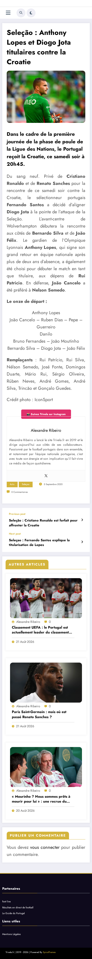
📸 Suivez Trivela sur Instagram (46, 414)
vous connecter (45, 847)
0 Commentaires (19, 492)
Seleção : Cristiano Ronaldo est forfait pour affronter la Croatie (43, 522)
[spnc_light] (31, 12)
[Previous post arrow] (82, 520)
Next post (15, 533)
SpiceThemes (49, 952)
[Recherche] (21, 13)
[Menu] (8, 13)
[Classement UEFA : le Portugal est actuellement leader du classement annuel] (46, 598)
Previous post (17, 513)
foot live (6, 901)
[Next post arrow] (82, 542)
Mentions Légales (11, 934)
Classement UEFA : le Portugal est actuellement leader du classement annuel (40, 630)
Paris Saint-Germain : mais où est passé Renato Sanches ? (39, 714)
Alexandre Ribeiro (28, 621)
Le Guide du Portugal (13, 913)
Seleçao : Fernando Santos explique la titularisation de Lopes (39, 542)
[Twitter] (46, 476)
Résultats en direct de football (17, 907)
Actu (12, 484)
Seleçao (25, 484)
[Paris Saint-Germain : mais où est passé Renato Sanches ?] (46, 683)
